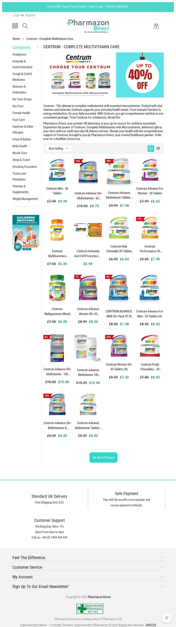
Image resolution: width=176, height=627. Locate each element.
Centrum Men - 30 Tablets (57, 191)
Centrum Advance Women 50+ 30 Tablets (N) (88, 311)
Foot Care (18, 120)
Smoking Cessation (24, 167)
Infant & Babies (21, 139)
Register (28, 15)
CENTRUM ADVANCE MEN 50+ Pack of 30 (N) (119, 313)
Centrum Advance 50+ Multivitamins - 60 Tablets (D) (88, 195)
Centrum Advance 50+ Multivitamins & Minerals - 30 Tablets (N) (57, 425)
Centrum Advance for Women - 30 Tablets (149, 191)
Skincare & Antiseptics (19, 89)
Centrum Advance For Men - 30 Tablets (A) (149, 313)
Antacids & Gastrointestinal (22, 64)
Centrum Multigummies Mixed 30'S (57, 311)
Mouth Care (19, 153)
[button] (15, 26)
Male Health (19, 146)
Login (16, 15)
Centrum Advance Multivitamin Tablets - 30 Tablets (88, 425)
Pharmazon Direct (99, 597)
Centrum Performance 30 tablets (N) (150, 249)
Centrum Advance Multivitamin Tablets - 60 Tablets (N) (119, 195)
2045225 (151, 625)
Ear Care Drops (22, 99)
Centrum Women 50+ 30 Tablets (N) (119, 367)
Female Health (21, 113)
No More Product (103, 457)
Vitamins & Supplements (20, 189)
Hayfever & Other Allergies (22, 129)
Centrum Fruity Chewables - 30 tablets (149, 367)
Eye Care (17, 106)
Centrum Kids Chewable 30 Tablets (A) (119, 249)
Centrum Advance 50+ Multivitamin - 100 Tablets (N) (57, 371)
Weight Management (25, 199)
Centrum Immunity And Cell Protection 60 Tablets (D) (88, 253)
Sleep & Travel (21, 160)
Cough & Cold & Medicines (22, 77)
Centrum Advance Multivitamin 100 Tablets (88, 372)
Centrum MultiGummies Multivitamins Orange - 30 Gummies (57, 253)
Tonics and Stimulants (19, 176)
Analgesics (19, 54)
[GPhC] (89, 608)
